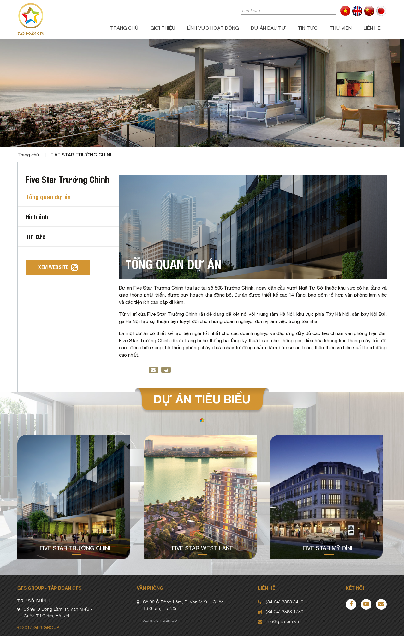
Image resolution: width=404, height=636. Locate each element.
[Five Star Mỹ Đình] (326, 497)
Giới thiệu (162, 28)
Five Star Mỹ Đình (329, 548)
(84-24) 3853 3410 (284, 602)
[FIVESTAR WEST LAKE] (200, 497)
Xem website (53, 267)
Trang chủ (124, 28)
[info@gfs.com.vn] (381, 604)
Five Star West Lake (202, 548)
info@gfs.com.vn (282, 622)
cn (369, 11)
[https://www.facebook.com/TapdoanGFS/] (351, 604)
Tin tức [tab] (35, 236)
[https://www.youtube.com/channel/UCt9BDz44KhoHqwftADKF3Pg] (366, 604)
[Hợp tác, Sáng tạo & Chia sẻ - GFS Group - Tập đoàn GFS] (30, 18)
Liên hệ (372, 28)
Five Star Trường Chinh (82, 154)
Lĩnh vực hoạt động (213, 28)
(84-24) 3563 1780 (284, 612)
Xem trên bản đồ (160, 620)
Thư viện (341, 28)
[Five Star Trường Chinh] (73, 497)
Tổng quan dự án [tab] (48, 196)
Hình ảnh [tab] (37, 216)
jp (381, 11)
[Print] (166, 369)
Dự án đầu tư (268, 28)
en (357, 11)
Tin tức (308, 28)
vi (345, 11)
